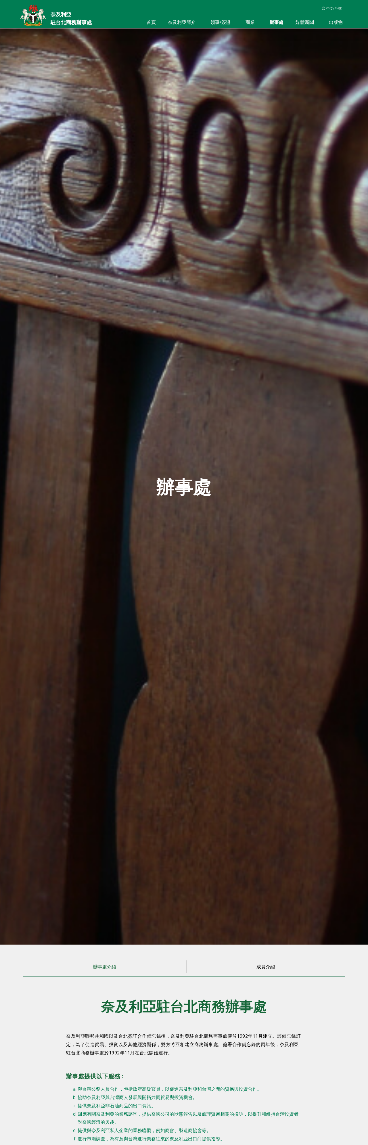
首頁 (151, 22)
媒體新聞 (305, 22)
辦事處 (276, 22)
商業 (250, 22)
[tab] (104, 966)
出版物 (336, 22)
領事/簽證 (220, 22)
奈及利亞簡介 (181, 22)
